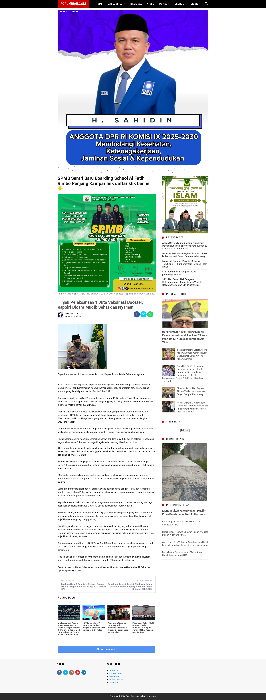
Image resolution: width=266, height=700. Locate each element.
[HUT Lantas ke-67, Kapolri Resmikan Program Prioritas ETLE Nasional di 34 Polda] (94, 612)
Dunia (163, 4)
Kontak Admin (116, 673)
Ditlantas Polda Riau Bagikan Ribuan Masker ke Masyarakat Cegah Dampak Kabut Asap (184, 255)
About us (113, 670)
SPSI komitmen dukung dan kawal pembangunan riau (179, 273)
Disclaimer (114, 676)
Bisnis (194, 4)
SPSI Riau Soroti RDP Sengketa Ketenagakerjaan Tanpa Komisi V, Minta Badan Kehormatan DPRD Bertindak (182, 282)
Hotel (76, 11)
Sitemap (113, 682)
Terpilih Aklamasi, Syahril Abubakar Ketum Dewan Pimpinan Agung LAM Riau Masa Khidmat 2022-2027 (130, 586)
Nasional (136, 4)
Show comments (107, 649)
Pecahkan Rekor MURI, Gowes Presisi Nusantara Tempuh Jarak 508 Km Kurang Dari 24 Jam (143, 627)
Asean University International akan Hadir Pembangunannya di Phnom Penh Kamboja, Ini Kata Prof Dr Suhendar (184, 246)
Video (150, 4)
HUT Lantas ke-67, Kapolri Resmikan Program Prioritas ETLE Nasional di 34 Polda (94, 626)
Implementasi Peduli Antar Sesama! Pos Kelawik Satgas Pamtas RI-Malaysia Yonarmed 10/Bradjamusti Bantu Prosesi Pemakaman (69, 629)
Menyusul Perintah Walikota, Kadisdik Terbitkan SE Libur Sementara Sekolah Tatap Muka (184, 264)
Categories (115, 4)
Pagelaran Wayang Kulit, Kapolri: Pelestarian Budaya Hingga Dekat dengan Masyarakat (117, 627)
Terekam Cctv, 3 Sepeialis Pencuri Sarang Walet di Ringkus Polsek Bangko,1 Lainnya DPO (83, 586)
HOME (99, 4)
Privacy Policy (116, 679)
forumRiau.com (132, 696)
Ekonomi (180, 4)
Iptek (63, 11)
